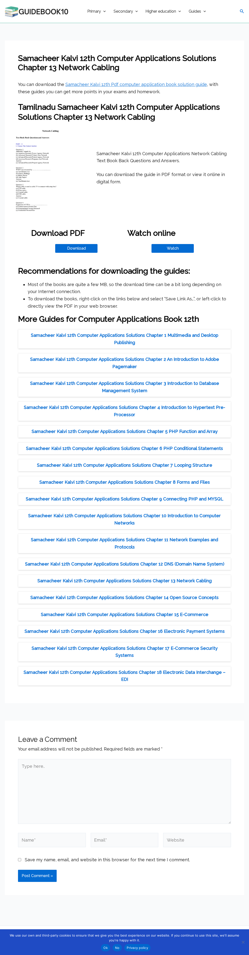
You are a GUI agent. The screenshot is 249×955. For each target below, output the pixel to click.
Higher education (160, 11)
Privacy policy (137, 948)
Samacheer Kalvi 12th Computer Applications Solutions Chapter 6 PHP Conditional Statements (124, 448)
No (117, 948)
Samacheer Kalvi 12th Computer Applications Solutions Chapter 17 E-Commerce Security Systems (125, 652)
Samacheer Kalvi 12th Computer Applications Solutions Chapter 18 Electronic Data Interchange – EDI (124, 676)
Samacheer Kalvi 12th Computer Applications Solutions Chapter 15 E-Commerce (124, 614)
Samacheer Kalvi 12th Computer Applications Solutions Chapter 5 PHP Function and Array (125, 431)
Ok (105, 948)
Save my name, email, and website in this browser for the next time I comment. (107, 859)
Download (76, 248)
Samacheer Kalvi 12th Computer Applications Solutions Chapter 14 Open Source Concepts (124, 597)
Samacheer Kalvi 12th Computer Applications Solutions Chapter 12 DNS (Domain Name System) (124, 563)
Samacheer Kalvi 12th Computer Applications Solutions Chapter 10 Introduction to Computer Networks (124, 519)
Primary (94, 11)
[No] (242, 942)
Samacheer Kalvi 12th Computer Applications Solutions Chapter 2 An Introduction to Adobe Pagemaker (124, 363)
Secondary (123, 11)
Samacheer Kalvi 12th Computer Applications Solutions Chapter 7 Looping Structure (124, 465)
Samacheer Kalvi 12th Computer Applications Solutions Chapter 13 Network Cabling (124, 580)
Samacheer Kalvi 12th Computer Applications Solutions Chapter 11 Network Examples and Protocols (124, 543)
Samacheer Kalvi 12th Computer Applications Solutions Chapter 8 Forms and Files (124, 482)
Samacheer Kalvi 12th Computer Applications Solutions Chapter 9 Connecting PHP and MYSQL (124, 498)
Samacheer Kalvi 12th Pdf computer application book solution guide (136, 84)
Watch (173, 248)
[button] (103, 11)
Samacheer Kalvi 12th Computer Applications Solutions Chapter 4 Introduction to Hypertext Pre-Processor (124, 411)
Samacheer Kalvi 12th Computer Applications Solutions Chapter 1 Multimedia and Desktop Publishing (124, 339)
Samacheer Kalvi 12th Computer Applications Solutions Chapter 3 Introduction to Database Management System (124, 387)
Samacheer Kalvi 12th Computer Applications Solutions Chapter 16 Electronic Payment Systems (125, 631)
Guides (195, 11)
